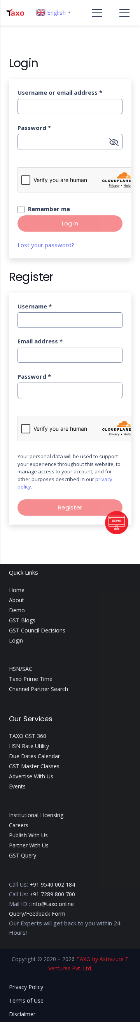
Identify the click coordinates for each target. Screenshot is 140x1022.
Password (34, 128)
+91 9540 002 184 (52, 884)
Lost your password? (46, 245)
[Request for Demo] (116, 532)
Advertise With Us (31, 776)
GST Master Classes (34, 766)
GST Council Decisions (37, 630)
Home (16, 590)
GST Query (22, 855)
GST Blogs (22, 620)
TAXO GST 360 (27, 736)
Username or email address (60, 92)
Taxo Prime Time (30, 678)
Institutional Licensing (36, 815)
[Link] (15, 13)
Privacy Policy (26, 987)
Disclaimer (22, 1014)
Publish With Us (28, 835)
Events (17, 786)
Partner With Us (29, 845)
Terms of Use (26, 1000)
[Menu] (97, 13)
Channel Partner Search (38, 689)
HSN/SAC (20, 668)
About (16, 600)
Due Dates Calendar (34, 756)
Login (16, 640)
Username (35, 306)
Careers (18, 825)
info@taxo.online (53, 904)
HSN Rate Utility (29, 746)
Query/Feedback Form (37, 913)
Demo (17, 610)
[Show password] (20, 149)
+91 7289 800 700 (52, 894)
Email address (40, 341)
